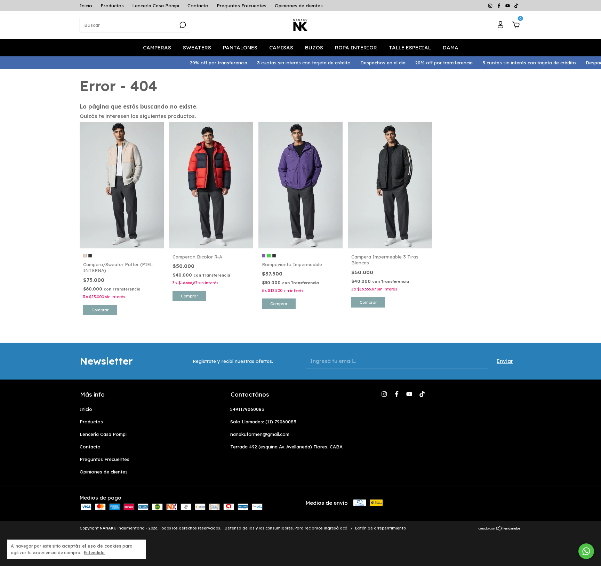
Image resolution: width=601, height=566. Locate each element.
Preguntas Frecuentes (241, 5)
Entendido (94, 552)
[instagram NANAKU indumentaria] (491, 5)
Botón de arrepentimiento (380, 528)
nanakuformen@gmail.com (259, 434)
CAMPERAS (157, 47)
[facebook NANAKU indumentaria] (500, 5)
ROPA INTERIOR (356, 47)
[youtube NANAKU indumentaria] (508, 5)
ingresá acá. (336, 528)
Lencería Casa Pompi (155, 5)
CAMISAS (281, 47)
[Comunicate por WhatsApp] (586, 551)
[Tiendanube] (499, 529)
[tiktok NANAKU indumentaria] (516, 5)
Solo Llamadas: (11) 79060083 (263, 421)
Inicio (86, 5)
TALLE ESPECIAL (410, 47)
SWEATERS (197, 47)
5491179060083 (247, 409)
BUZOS (314, 47)
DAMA (450, 47)
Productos (112, 5)
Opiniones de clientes (299, 5)
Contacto (197, 5)
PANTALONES (240, 47)
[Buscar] (182, 25)
